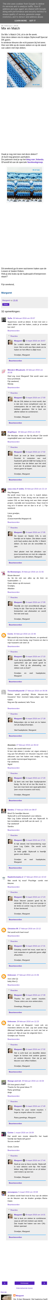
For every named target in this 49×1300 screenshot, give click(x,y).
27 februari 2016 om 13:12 (30, 929)
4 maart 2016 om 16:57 (35, 341)
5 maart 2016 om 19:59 (28, 1192)
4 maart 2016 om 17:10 (35, 656)
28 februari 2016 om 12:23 (28, 1021)
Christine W (13, 929)
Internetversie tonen (24, 1288)
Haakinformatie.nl (15, 877)
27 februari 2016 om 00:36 (36, 691)
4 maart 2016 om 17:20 (35, 778)
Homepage (24, 1283)
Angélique (12, 432)
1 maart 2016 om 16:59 (24, 1133)
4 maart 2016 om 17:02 (35, 452)
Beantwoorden (14, 331)
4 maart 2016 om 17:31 (35, 946)
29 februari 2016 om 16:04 (33, 1081)
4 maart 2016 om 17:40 (35, 1106)
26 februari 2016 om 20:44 (29, 432)
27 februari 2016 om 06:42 (27, 745)
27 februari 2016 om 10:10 (35, 877)
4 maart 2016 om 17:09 (35, 602)
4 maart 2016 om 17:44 (35, 1160)
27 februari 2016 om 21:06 (28, 975)
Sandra (11, 810)
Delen (6, 304)
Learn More (21, 21)
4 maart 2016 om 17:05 (35, 532)
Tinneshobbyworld (16, 691)
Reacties (14, 336)
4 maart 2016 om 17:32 (35, 1049)
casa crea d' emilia (16, 489)
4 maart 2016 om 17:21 (35, 840)
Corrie (10, 634)
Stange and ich (14, 1081)
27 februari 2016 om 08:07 (26, 810)
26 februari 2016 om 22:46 (25, 634)
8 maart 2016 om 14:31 (35, 1215)
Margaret (18, 341)
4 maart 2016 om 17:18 (35, 718)
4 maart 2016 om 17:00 (35, 398)
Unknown (12, 975)
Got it (32, 21)
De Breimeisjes (14, 572)
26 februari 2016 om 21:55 (33, 572)
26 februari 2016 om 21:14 (36, 489)
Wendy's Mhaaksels (16, 370)
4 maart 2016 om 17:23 (35, 897)
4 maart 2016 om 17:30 (35, 995)
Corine (10, 1133)
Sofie (10, 318)
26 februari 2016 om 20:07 (24, 318)
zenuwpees (13, 1192)
